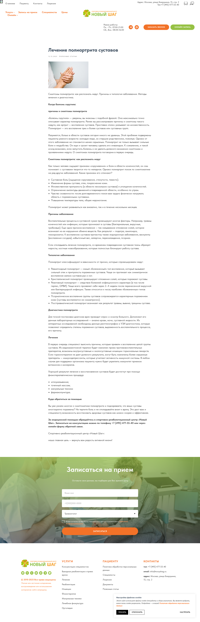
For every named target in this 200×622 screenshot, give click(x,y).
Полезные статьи (111, 589)
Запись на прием (27, 12)
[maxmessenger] (137, 27)
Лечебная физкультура (72, 603)
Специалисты (49, 12)
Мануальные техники (71, 598)
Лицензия (51, 3)
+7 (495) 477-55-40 (170, 4)
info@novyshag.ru (158, 571)
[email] (36, 573)
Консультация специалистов (75, 566)
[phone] (31, 573)
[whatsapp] (49, 573)
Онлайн (11, 15)
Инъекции (66, 589)
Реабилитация (68, 584)
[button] (156, 27)
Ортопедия (67, 608)
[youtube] (22, 573)
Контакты (37, 3)
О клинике (10, 3)
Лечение (66, 579)
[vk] (27, 573)
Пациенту (24, 3)
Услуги (9, 12)
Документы (108, 584)
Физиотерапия (69, 593)
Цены (64, 12)
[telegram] (131, 27)
